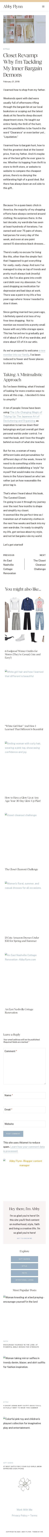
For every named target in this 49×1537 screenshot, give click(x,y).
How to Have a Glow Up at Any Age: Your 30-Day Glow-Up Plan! (23, 799)
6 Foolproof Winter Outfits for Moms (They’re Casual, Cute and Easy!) (23, 654)
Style (6, 49)
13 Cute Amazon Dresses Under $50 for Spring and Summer (22, 939)
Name (8, 1095)
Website (9, 1123)
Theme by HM (37, 1532)
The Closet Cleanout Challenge (39, 562)
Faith (5, 1341)
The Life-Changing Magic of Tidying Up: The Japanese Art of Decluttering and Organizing (22, 416)
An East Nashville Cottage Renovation (9, 564)
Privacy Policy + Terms (24, 1515)
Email (8, 1109)
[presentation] (24, 621)
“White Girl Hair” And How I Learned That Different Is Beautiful (24, 727)
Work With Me (24, 1509)
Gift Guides (8, 1463)
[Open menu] (43, 6)
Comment (10, 1051)
